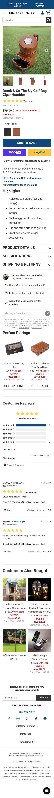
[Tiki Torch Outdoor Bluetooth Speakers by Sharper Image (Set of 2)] (39, 589)
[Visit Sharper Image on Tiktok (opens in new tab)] (36, 718)
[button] (44, 510)
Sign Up (44, 698)
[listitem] (27, 4)
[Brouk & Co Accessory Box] (14, 348)
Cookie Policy (38, 753)
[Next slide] (46, 50)
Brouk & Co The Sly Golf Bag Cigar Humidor (21, 502)
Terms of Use (14, 753)
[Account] (42, 13)
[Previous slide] (7, 50)
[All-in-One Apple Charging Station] (39, 640)
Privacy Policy (26, 753)
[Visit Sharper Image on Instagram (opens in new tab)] (18, 718)
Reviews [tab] (8, 449)
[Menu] (5, 13)
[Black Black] (7, 132)
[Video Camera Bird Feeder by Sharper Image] (14, 589)
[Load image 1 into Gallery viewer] (8, 81)
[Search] (48, 20)
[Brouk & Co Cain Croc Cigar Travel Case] (39, 348)
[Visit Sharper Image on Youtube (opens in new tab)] (45, 718)
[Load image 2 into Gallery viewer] (20, 81)
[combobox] (27, 20)
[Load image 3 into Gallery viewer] (32, 81)
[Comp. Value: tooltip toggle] (23, 117)
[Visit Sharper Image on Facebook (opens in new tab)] (9, 718)
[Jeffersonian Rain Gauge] (14, 640)
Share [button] (8, 510)
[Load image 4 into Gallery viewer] (45, 81)
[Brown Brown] (16, 132)
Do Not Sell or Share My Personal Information (26, 756)
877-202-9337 (27, 712)
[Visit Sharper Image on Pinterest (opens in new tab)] (27, 718)
